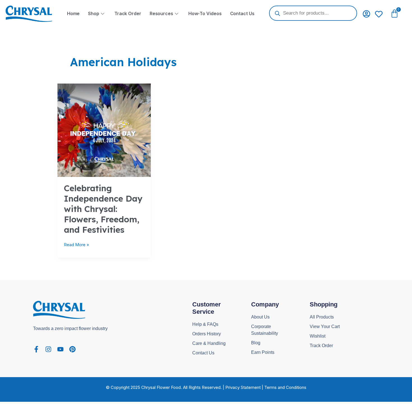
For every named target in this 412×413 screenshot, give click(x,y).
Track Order (127, 13)
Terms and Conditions (285, 387)
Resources (161, 13)
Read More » (76, 244)
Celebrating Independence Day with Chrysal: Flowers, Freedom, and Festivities (103, 209)
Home (73, 13)
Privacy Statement (243, 387)
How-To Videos (205, 13)
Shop (93, 13)
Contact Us (242, 13)
